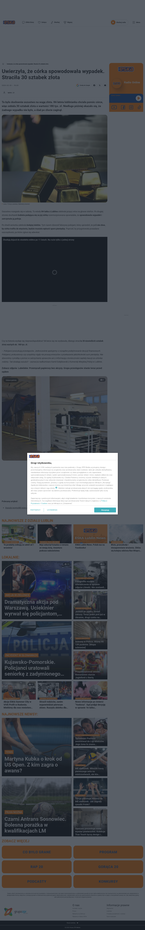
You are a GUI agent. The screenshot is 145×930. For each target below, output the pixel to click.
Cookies (44, 503)
